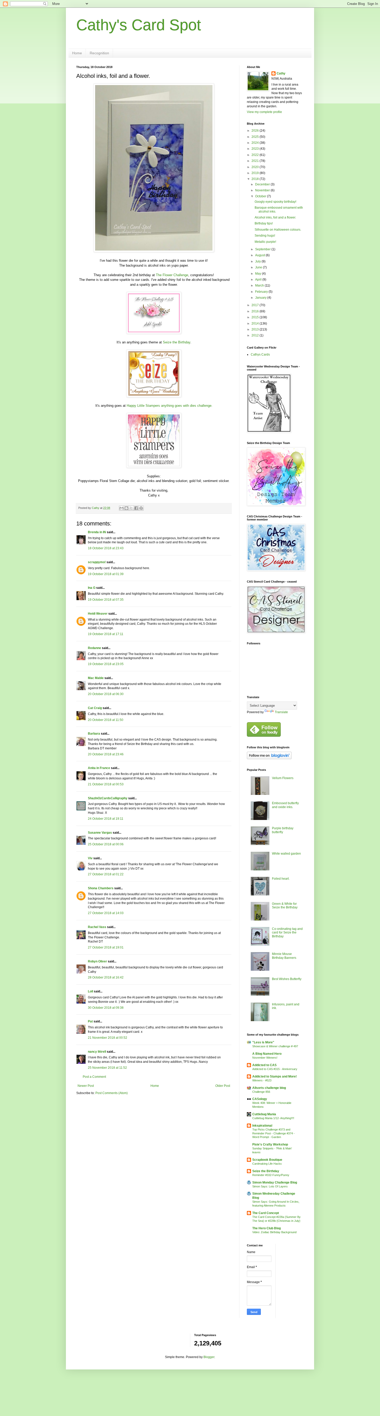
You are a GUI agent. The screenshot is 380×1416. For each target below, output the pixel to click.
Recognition (99, 53)
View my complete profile (264, 112)
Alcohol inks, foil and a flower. (275, 217)
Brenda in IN (97, 532)
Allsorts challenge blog (269, 1088)
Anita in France (99, 768)
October (261, 196)
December (263, 184)
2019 (256, 173)
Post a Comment (94, 1077)
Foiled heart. (281, 878)
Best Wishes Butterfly (286, 979)
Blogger (208, 1357)
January (261, 297)
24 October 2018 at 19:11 (105, 818)
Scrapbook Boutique (267, 1160)
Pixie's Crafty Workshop (270, 1144)
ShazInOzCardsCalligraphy (107, 798)
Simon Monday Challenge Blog (274, 1182)
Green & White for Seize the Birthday (285, 905)
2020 (256, 167)
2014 (256, 323)
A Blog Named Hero (267, 1054)
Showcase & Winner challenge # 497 (275, 1046)
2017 (256, 305)
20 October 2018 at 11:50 (105, 720)
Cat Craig (95, 708)
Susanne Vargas (100, 832)
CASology (259, 1099)
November (263, 190)
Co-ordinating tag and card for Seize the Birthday (287, 932)
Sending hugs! (265, 235)
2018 (256, 179)
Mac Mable (96, 678)
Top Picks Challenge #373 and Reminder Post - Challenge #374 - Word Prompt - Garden (273, 1133)
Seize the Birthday (176, 342)
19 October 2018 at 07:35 (106, 599)
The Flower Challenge (172, 275)
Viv (90, 858)
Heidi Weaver (98, 613)
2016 (256, 311)
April (258, 279)
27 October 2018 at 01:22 (106, 874)
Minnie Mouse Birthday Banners (284, 955)
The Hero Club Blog (266, 1228)
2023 (256, 148)
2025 (256, 137)
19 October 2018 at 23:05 (106, 664)
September (263, 249)
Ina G (91, 588)
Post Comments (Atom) (111, 1093)
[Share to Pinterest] (141, 508)
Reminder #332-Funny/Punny (270, 1175)
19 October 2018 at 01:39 (106, 574)
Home (77, 53)
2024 (256, 143)
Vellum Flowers (282, 778)
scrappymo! (97, 562)
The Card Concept (265, 1213)
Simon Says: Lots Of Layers (270, 1186)
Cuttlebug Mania (264, 1114)
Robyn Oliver (97, 961)
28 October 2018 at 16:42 (106, 977)
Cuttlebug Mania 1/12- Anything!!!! (273, 1118)
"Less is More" (263, 1042)
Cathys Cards (260, 354)
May (258, 273)
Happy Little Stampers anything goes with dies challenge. (169, 406)
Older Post (222, 1086)
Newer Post (86, 1086)
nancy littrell (97, 1051)
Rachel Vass (97, 927)
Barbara (94, 733)
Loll (90, 991)
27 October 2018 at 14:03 (106, 913)
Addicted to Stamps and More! (274, 1076)
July (258, 261)
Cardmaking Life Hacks (267, 1163)
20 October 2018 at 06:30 (106, 694)
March (260, 285)
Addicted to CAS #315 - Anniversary (274, 1069)
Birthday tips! (264, 223)
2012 (256, 335)
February (262, 291)
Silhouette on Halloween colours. (278, 229)
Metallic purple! (265, 242)
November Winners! (264, 1057)
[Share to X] (131, 508)
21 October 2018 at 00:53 (106, 784)
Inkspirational (262, 1125)
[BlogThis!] (126, 508)
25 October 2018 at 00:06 (106, 844)
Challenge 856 (261, 1091)
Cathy (281, 73)
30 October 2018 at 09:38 (106, 1008)
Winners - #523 (261, 1080)
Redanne (94, 648)
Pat (90, 1021)
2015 (256, 317)
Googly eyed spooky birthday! (275, 202)
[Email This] (121, 508)
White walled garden (286, 853)
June (259, 267)
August (260, 255)
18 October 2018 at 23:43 (106, 548)
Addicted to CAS (264, 1065)
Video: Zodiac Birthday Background (274, 1232)
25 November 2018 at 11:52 (107, 1067)
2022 (256, 155)
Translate (281, 712)
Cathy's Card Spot (138, 25)
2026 (256, 130)
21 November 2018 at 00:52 (107, 1038)
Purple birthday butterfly (282, 830)
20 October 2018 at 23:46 (106, 754)
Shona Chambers (100, 888)
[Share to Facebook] (136, 508)
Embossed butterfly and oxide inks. (285, 805)
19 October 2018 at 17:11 (105, 634)
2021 (256, 161)
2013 (256, 329)
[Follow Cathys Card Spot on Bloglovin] (269, 758)
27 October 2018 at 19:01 (106, 947)
